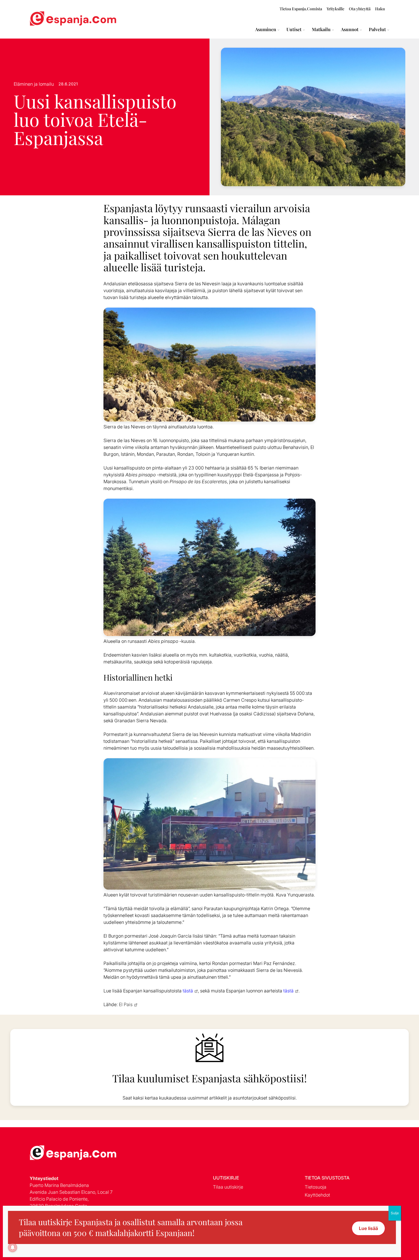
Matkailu (321, 29)
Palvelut (377, 29)
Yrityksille (335, 8)
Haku (380, 8)
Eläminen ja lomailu (34, 84)
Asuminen (265, 29)
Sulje (395, 1213)
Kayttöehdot (317, 1195)
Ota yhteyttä (360, 8)
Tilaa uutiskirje (228, 1187)
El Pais (126, 1004)
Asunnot (350, 29)
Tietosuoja (315, 1187)
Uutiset (294, 29)
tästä (188, 991)
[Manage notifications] (12, 1247)
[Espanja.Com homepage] (43, 19)
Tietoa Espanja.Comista (301, 8)
